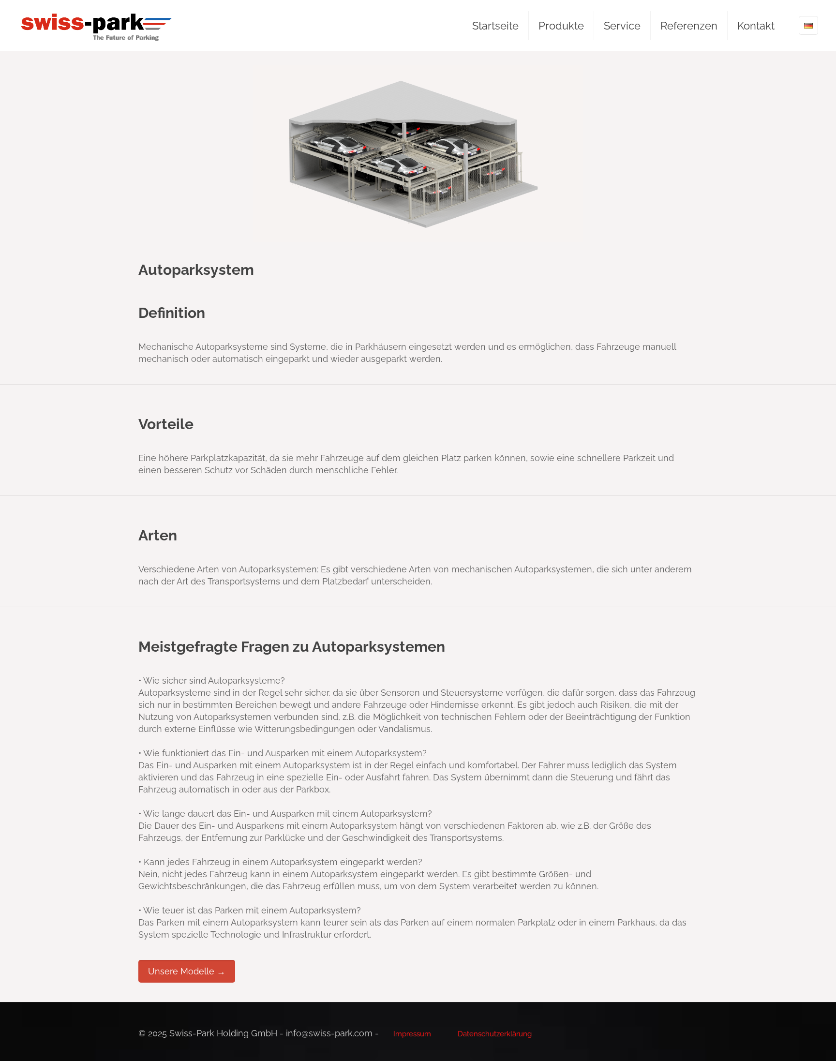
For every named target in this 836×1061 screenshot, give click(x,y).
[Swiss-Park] (96, 25)
